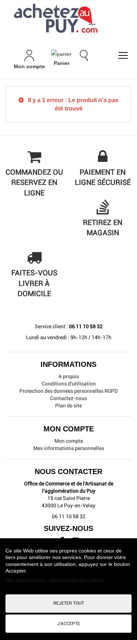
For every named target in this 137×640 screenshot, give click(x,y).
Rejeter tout (68, 603)
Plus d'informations (26, 580)
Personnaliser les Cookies (76, 580)
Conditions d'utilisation (69, 384)
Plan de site (68, 405)
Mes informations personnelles (68, 448)
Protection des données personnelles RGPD (68, 391)
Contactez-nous (68, 398)
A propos (68, 376)
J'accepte (68, 623)
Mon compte (68, 441)
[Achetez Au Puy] (68, 19)
